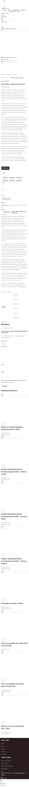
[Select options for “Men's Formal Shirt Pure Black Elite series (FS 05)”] (3, 681)
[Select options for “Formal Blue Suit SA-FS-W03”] (3, 600)
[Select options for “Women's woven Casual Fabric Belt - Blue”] (3, 723)
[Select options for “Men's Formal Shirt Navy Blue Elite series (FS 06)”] (3, 640)
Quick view (7, 424)
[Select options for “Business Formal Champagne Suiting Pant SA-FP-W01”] (3, 424)
